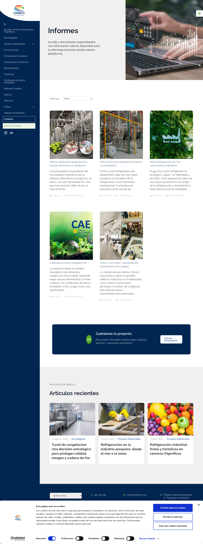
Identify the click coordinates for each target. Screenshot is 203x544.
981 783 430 (100, 495)
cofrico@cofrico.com (137, 495)
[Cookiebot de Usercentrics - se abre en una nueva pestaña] (18, 539)
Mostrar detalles (147, 538)
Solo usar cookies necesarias (173, 526)
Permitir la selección (173, 517)
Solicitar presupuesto (171, 339)
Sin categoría (78, 438)
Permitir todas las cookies (172, 508)
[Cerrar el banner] (199, 505)
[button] (77, 99)
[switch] (79, 538)
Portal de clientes (12, 126)
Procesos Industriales (129, 438)
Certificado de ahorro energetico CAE (68, 263)
